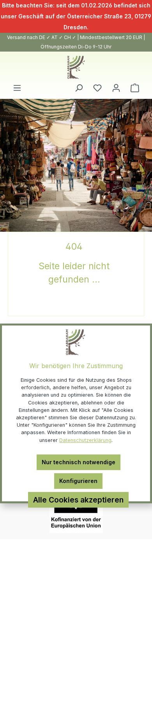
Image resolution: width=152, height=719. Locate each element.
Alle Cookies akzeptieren (78, 499)
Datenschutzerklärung (85, 440)
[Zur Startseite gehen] (76, 67)
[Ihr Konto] (116, 88)
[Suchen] (78, 88)
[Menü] (17, 88)
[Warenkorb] (134, 88)
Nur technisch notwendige (78, 462)
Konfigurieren (78, 481)
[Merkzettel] (97, 88)
